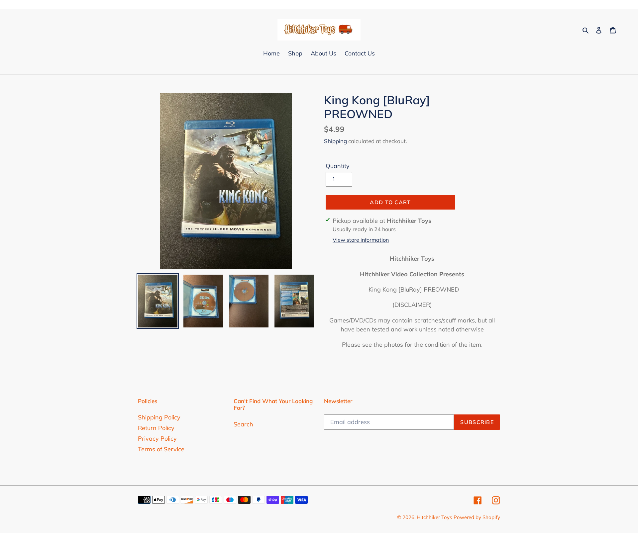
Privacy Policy (157, 438)
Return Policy (156, 428)
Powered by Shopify (477, 517)
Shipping (335, 140)
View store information (361, 239)
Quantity (338, 166)
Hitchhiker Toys (434, 517)
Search (243, 424)
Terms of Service (161, 449)
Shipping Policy (159, 417)
